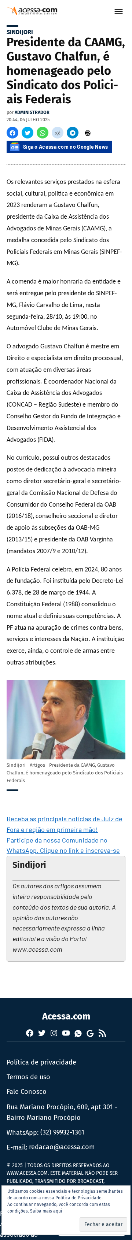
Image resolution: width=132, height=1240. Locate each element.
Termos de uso (28, 1077)
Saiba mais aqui (46, 1211)
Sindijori (20, 32)
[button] (12, 132)
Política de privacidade (41, 1062)
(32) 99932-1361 (62, 1132)
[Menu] (119, 11)
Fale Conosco (27, 1092)
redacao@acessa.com (62, 1147)
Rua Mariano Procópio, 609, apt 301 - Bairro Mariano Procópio (62, 1112)
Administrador (32, 112)
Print (88, 132)
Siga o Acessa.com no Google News (65, 147)
